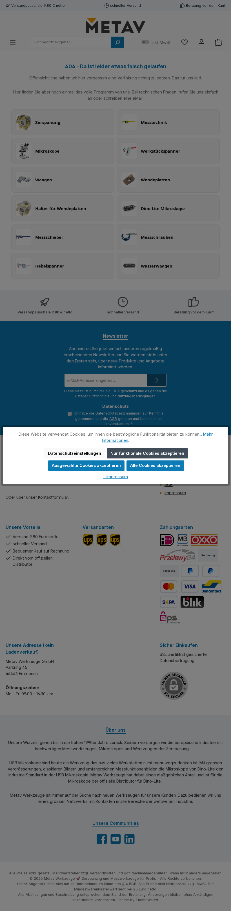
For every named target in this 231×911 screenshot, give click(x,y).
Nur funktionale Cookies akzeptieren (147, 453)
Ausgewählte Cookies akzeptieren (86, 465)
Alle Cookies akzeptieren (155, 465)
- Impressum (115, 476)
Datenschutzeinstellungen (74, 453)
